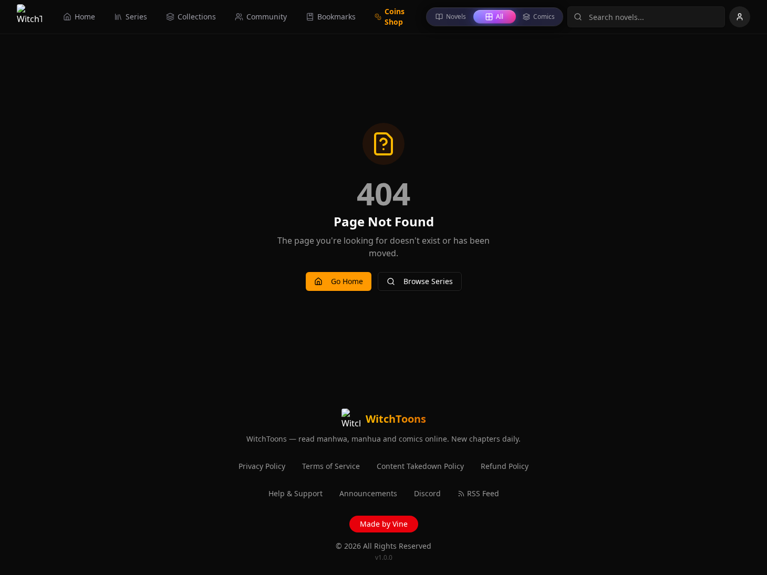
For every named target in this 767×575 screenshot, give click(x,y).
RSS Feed (483, 493)
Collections (197, 17)
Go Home (347, 281)
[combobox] (646, 16)
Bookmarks (336, 17)
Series (136, 17)
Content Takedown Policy (420, 466)
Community (266, 17)
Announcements (368, 493)
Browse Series (428, 281)
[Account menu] (739, 16)
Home (85, 17)
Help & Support (295, 493)
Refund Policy (504, 466)
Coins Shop (395, 16)
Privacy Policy (262, 466)
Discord (427, 493)
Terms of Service (331, 466)
